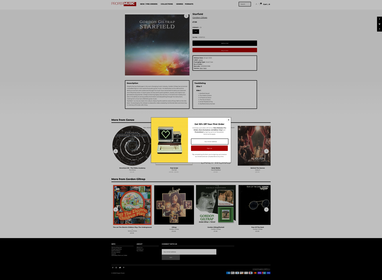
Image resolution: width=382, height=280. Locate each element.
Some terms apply (209, 134)
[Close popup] (228, 120)
